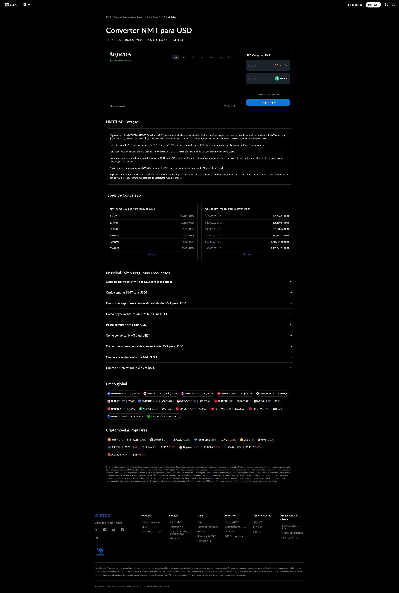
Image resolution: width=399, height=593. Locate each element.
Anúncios (229, 531)
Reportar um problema (292, 532)
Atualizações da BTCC (235, 527)
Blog (200, 522)
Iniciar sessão (354, 4)
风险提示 (257, 531)
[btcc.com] (11, 5)
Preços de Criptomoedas (124, 17)
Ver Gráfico (229, 106)
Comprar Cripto (268, 102)
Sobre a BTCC (232, 522)
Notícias (202, 531)
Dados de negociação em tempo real (180, 532)
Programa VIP (176, 527)
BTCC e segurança (234, 536)
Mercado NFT (204, 541)
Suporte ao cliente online (289, 527)
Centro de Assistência (208, 527)
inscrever (373, 4)
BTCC (108, 17)
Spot (144, 527)
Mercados (174, 538)
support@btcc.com (290, 537)
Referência (175, 522)
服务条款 (257, 527)
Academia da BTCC (207, 536)
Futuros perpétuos (151, 522)
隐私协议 (257, 522)
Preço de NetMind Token (147, 17)
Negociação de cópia (152, 531)
